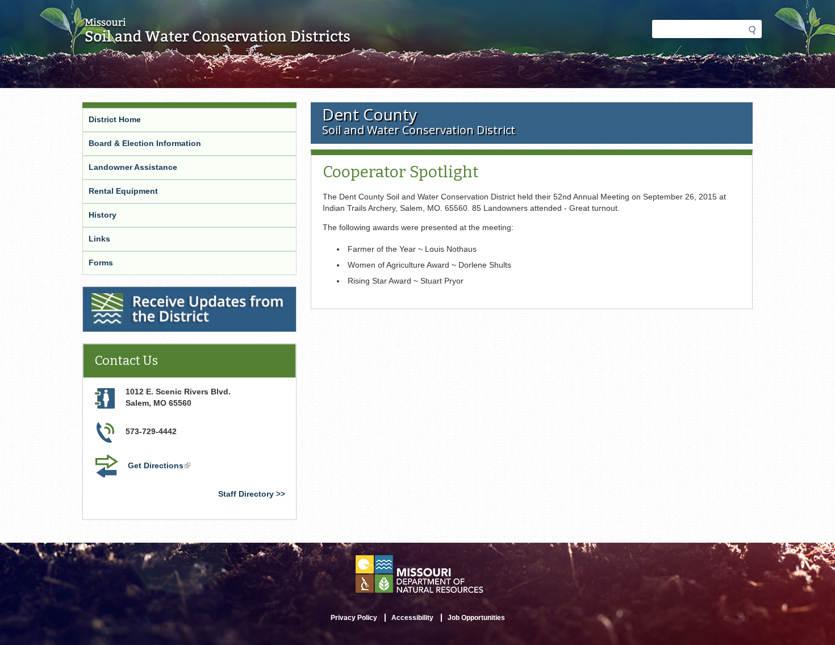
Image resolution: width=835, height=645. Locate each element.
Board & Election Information (145, 143)
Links (99, 238)
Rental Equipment (123, 190)
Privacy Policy (354, 618)
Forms (101, 262)
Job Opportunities (476, 618)
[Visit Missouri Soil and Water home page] (217, 38)
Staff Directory (246, 493)
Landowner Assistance (133, 167)
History (102, 214)
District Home (115, 119)
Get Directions (160, 466)
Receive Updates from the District (150, 293)
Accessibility (412, 618)
